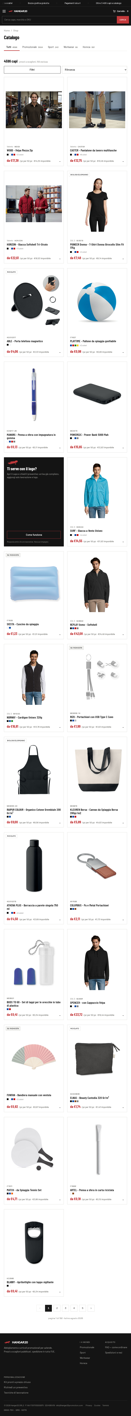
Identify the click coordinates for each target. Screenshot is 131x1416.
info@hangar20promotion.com (69, 1405)
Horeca (89, 47)
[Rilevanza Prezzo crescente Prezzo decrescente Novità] (94, 69)
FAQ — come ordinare (116, 1347)
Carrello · (122, 11)
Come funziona (34, 534)
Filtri (32, 69)
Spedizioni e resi (113, 1352)
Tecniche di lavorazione (16, 1392)
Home (7, 30)
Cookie (97, 1405)
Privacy (89, 1405)
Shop (15, 30)
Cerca (123, 20)
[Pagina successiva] (91, 1308)
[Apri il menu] (4, 11)
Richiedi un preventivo (16, 1387)
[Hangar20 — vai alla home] (17, 11)
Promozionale (32, 47)
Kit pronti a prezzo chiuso (17, 1382)
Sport (53, 47)
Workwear (71, 47)
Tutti (11, 47)
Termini (105, 1405)
